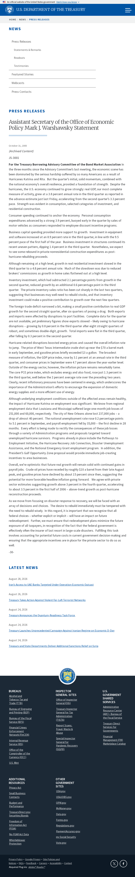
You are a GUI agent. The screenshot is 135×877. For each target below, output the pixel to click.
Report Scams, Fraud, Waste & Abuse (64, 729)
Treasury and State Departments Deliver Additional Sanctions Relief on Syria (53, 646)
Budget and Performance (16, 804)
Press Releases (39, 19)
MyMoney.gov (63, 808)
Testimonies (21, 66)
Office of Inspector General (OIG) (66, 701)
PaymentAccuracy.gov (68, 831)
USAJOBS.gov (64, 797)
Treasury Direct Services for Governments (111, 727)
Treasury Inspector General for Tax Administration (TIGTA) (66, 714)
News (22, 19)
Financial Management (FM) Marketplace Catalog (114, 740)
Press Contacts (21, 92)
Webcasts (18, 83)
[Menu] (128, 10)
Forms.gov (62, 820)
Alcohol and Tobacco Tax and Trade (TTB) (18, 699)
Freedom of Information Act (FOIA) (18, 825)
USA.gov (60, 791)
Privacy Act (15, 787)
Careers (43, 863)
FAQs (21, 863)
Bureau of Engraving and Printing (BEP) (20, 710)
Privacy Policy (15, 859)
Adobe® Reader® (36, 867)
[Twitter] (114, 863)
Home (12, 19)
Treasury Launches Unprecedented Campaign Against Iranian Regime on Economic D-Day (61, 630)
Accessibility (56, 863)
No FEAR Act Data (19, 834)
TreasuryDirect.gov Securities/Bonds (19, 813)
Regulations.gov (65, 825)
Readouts (19, 57)
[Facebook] (123, 863)
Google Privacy (32, 859)
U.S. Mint (14, 762)
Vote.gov (61, 842)
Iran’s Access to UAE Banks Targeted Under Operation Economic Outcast (51, 584)
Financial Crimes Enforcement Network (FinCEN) (19, 731)
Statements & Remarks (27, 50)
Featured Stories (23, 74)
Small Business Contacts (17, 795)
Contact (68, 863)
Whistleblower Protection (17, 841)
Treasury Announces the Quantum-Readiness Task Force (42, 615)
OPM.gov (61, 802)
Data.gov (61, 814)
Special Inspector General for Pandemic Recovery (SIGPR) (67, 744)
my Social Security (66, 837)
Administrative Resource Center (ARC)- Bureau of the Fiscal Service (112, 712)
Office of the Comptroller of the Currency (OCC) (19, 753)
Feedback (31, 863)
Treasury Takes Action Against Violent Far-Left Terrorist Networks (47, 600)
